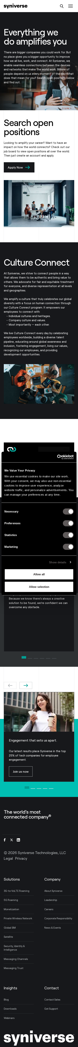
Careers (48, 909)
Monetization (11, 909)
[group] (39, 737)
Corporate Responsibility (58, 918)
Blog (6, 999)
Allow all (39, 574)
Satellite (8, 936)
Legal (8, 858)
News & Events (52, 927)
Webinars (9, 1017)
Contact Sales (52, 999)
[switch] (68, 523)
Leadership (50, 899)
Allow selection (39, 586)
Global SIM (10, 927)
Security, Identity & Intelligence (14, 948)
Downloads (10, 1008)
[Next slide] (26, 685)
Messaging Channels (16, 958)
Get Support (51, 1008)
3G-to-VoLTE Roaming (16, 890)
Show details (57, 562)
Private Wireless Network (18, 918)
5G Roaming (11, 899)
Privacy (21, 858)
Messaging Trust (13, 968)
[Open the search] (62, 6)
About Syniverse (53, 890)
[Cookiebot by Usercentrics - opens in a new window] (57, 457)
